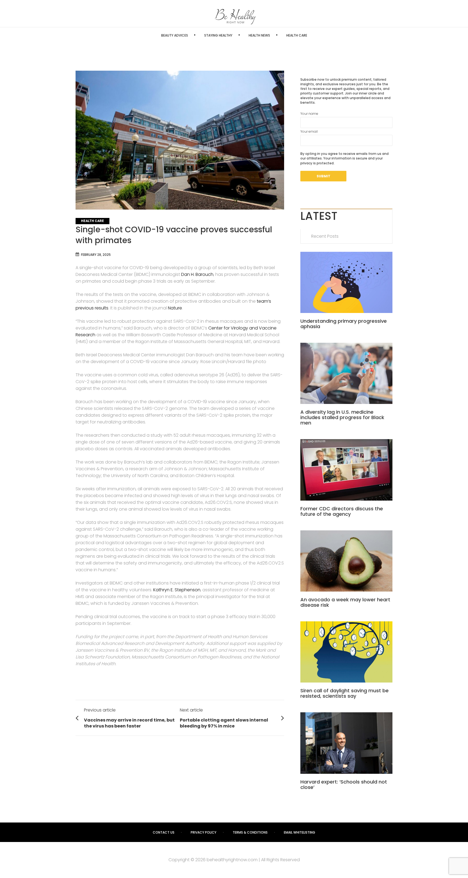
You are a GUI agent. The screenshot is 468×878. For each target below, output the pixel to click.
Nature (175, 308)
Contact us (163, 832)
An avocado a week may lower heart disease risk (345, 602)
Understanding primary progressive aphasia (343, 324)
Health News (259, 35)
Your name (309, 113)
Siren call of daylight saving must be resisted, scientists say (344, 693)
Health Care (296, 35)
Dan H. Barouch (197, 274)
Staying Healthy (218, 35)
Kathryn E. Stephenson (176, 590)
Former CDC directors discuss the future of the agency (341, 511)
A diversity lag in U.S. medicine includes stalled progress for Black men (342, 417)
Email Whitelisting (299, 832)
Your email (309, 131)
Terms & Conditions (250, 832)
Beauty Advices (174, 35)
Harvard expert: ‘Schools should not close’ (343, 784)
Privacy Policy (203, 832)
